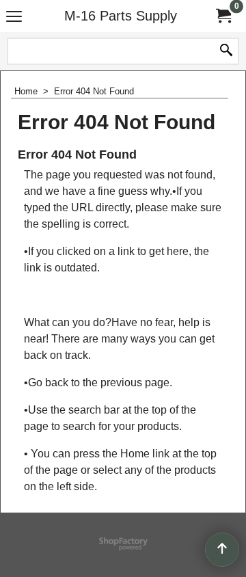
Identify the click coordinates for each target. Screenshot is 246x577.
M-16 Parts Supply (120, 15)
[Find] (226, 51)
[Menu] (14, 17)
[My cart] (223, 16)
